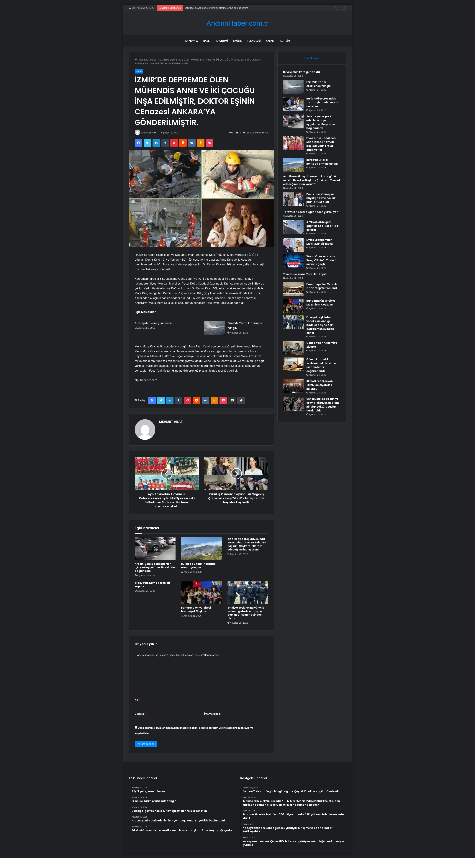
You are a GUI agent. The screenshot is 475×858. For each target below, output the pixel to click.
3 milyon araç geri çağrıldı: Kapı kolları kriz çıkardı (322, 226)
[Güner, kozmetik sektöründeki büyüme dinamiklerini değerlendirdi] (293, 364)
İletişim (285, 40)
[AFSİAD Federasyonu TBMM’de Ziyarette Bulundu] (293, 386)
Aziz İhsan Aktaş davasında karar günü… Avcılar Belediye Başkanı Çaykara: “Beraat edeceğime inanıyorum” (246, 544)
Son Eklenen (312, 58)
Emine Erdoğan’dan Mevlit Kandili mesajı (320, 242)
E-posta (140, 713)
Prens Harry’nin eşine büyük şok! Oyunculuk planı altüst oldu (320, 198)
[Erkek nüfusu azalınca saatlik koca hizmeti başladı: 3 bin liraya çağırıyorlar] (293, 143)
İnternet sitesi (212, 713)
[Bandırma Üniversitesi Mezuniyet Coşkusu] (201, 592)
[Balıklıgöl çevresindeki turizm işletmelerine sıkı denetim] (293, 104)
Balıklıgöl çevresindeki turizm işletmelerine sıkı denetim (322, 102)
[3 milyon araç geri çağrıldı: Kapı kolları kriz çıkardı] (293, 227)
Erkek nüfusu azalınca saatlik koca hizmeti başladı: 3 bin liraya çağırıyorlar (321, 144)
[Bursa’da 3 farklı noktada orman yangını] (201, 548)
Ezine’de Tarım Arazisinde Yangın (318, 84)
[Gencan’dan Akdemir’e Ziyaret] (293, 348)
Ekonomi (222, 40)
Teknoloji (254, 40)
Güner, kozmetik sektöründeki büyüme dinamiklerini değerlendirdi (321, 365)
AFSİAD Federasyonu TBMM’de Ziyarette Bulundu (320, 385)
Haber (207, 40)
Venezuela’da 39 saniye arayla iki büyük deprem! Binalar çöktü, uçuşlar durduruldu (323, 404)
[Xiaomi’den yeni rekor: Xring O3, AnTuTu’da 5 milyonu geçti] (293, 261)
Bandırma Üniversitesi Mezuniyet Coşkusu (196, 609)
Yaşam (270, 40)
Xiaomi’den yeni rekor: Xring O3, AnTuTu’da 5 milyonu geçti (321, 260)
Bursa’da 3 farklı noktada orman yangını (198, 565)
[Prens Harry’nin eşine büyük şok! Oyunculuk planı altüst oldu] (293, 199)
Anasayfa (191, 40)
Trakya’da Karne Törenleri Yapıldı (152, 584)
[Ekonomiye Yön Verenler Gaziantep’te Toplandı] (293, 289)
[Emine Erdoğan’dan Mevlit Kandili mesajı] (293, 245)
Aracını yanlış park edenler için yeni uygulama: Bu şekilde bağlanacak (224, 7)
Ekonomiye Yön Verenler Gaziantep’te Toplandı (322, 286)
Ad (137, 699)
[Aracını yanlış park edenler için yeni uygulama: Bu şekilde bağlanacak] (155, 548)
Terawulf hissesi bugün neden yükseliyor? (311, 212)
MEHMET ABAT (149, 132)
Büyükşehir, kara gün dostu (153, 323)
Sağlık (237, 40)
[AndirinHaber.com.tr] (237, 23)
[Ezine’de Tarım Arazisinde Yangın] (214, 328)
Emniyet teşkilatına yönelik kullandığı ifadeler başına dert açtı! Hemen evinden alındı (245, 613)
